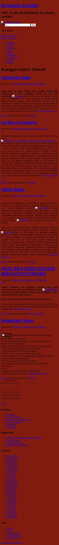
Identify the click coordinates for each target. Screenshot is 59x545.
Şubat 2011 (11, 507)
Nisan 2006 (12, 517)
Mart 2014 (11, 478)
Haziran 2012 (12, 485)
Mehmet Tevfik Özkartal (35, 84)
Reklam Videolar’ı (15, 422)
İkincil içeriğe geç (8, 38)
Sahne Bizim (13, 189)
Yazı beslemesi (13, 533)
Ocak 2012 (11, 498)
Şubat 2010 (11, 515)
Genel (9, 50)
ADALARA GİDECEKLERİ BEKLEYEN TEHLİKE (28, 271)
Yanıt (32, 115)
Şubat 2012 (11, 495)
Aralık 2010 (12, 512)
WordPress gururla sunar (11, 542)
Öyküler (10, 60)
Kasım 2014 (12, 470)
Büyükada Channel (15, 443)
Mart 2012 (11, 493)
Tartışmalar (11, 427)
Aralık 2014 (12, 468)
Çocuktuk (11, 48)
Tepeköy (10, 62)
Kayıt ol (10, 528)
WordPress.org (13, 538)
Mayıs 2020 (12, 461)
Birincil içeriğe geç (9, 36)
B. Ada (10, 45)
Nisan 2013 (12, 483)
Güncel (10, 53)
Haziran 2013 (12, 480)
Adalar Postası (13, 440)
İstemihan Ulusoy (17, 320)
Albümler (11, 415)
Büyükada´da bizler (19, 5)
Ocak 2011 (11, 510)
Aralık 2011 (12, 500)
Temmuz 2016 (13, 465)
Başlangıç (11, 43)
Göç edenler (12, 55)
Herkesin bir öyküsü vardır (18, 420)
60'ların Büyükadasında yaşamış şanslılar (24, 438)
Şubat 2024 (11, 456)
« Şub (3, 404)
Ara (2, 25)
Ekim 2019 (11, 463)
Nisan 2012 (12, 490)
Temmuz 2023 (13, 458)
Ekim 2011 (11, 505)
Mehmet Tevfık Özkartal (17, 445)
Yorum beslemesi (14, 535)
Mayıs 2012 (12, 488)
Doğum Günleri (13, 417)
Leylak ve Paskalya (19, 122)
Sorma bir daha (16, 77)
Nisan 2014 (12, 475)
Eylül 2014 (11, 473)
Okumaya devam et (47, 111)
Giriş (9, 530)
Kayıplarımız (12, 57)
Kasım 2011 (12, 502)
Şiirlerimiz (11, 425)
